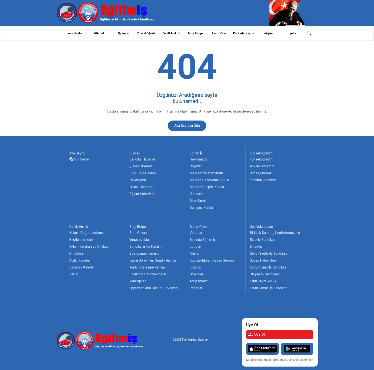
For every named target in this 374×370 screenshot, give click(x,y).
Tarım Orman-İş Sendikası (269, 288)
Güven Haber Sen (263, 260)
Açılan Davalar (79, 260)
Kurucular (196, 194)
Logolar (195, 247)
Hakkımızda (198, 159)
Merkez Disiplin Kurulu (207, 187)
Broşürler (196, 274)
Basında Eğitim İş (203, 240)
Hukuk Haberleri (141, 187)
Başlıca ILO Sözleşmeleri (148, 274)
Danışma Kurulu (201, 208)
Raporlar (196, 288)
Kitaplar (195, 267)
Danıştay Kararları (82, 267)
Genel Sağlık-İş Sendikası (269, 253)
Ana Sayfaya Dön (187, 126)
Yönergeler (137, 281)
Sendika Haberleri (142, 159)
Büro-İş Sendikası (263, 240)
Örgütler (196, 166)
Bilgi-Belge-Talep (142, 173)
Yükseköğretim (261, 159)
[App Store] (262, 349)
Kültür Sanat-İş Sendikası (268, 267)
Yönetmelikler (139, 240)
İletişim (268, 33)
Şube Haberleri (140, 166)
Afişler (195, 253)
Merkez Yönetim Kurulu (207, 173)
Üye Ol (259, 334)
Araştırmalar (199, 281)
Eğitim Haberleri (141, 194)
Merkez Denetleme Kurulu (209, 180)
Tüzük (73, 274)
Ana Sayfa (75, 33)
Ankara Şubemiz (262, 166)
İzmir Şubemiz (261, 173)
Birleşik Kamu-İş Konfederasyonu (275, 233)
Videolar (196, 233)
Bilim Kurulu (198, 201)
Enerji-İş (256, 247)
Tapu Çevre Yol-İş (263, 281)
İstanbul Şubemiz (263, 180)
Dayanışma (137, 180)
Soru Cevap (138, 233)
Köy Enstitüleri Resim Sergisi (212, 260)
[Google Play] (297, 349)
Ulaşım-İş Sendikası (265, 274)
